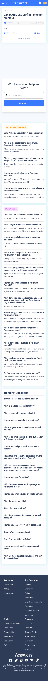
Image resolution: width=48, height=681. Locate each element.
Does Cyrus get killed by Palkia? (17, 539)
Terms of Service (31, 632)
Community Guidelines (12, 623)
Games (21, 11)
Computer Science (32, 611)
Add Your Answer (24, 38)
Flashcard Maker (10, 632)
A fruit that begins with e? (15, 508)
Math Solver (8, 641)
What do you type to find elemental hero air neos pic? (23, 516)
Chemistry (29, 589)
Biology (27, 593)
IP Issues (28, 649)
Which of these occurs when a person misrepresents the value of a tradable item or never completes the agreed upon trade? (23, 467)
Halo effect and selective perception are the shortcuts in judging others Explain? (23, 457)
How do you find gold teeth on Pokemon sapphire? (21, 447)
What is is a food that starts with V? (19, 406)
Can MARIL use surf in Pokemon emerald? (23, 16)
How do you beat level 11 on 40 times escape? (23, 525)
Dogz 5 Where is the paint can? (17, 532)
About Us (28, 623)
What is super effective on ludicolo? (19, 413)
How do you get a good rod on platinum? (21, 420)
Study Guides (9, 636)
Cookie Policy (30, 645)
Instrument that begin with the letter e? (21, 398)
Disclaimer (29, 641)
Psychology (29, 606)
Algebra (28, 584)
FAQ (5, 645)
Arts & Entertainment (10, 11)
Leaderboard (8, 584)
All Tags (7, 589)
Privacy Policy (30, 636)
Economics (29, 615)
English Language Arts (33, 602)
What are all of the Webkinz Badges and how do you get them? (23, 557)
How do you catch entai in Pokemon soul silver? (21, 547)
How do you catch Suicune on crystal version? (23, 494)
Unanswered (8, 593)
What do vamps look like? (15, 501)
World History (30, 598)
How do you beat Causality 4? (16, 477)
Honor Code (8, 628)
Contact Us (29, 628)
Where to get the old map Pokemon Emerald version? (23, 428)
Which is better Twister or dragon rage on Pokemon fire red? (22, 485)
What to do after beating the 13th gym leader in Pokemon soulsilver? (23, 438)
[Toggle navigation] (3, 3)
